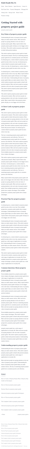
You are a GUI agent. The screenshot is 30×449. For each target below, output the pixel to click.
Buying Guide (12, 12)
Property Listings (5, 15)
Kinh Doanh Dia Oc (8, 3)
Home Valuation (8, 6)
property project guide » (23, 414)
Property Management (15, 9)
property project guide (6, 30)
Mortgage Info (24, 9)
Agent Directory (17, 6)
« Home (3, 414)
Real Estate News (5, 9)
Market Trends (19, 12)
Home (2, 6)
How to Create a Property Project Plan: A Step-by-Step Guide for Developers (14, 425)
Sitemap (25, 446)
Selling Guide (4, 12)
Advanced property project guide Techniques (12, 393)
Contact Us (24, 6)
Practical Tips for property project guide (11, 389)
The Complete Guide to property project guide (12, 401)
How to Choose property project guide (10, 385)
